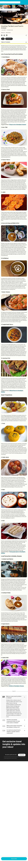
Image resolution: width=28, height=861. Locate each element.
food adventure (9, 38)
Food (3, 38)
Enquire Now (14, 858)
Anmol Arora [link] (8, 32)
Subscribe (21, 754)
